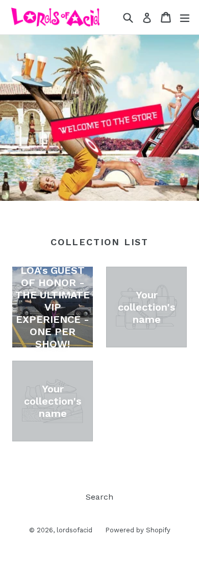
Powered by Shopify (137, 530)
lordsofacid (74, 530)
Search (99, 497)
